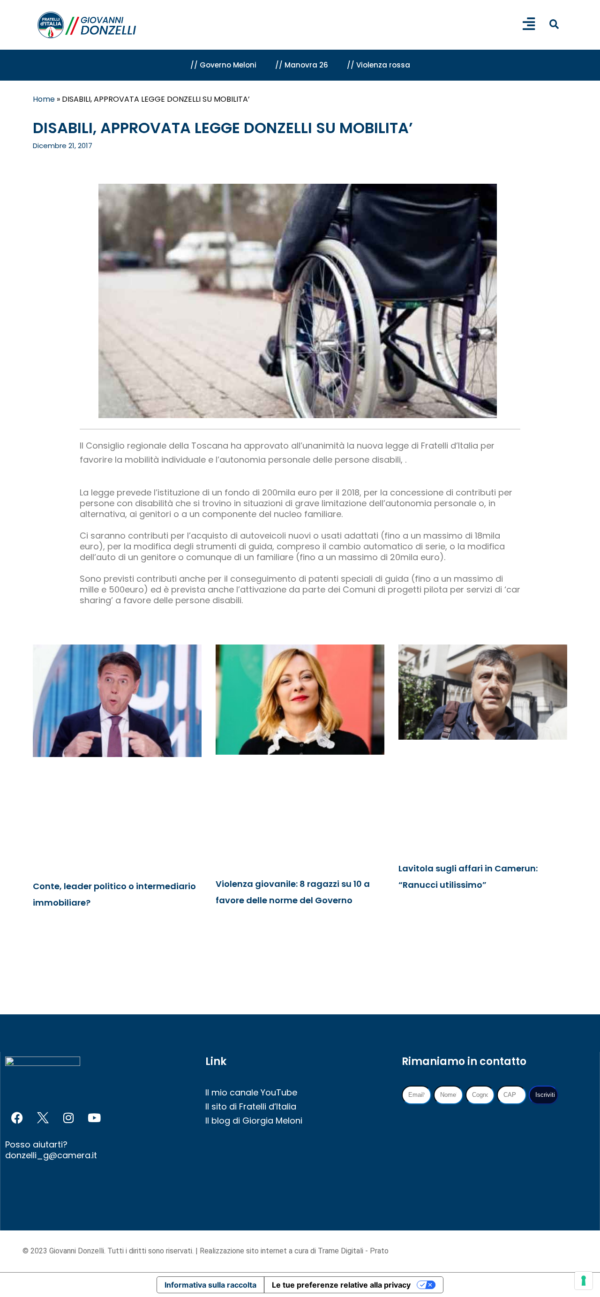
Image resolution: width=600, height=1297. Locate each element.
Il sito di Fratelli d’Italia (250, 1106)
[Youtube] (94, 1118)
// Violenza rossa (378, 65)
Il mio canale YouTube (251, 1092)
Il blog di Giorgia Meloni (253, 1120)
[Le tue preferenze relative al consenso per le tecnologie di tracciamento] (583, 1281)
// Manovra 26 (301, 65)
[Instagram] (68, 1118)
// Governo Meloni (223, 65)
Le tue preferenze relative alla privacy (341, 1285)
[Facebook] (17, 1118)
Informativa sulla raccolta (210, 1285)
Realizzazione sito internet (244, 1250)
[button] (553, 24)
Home (44, 99)
